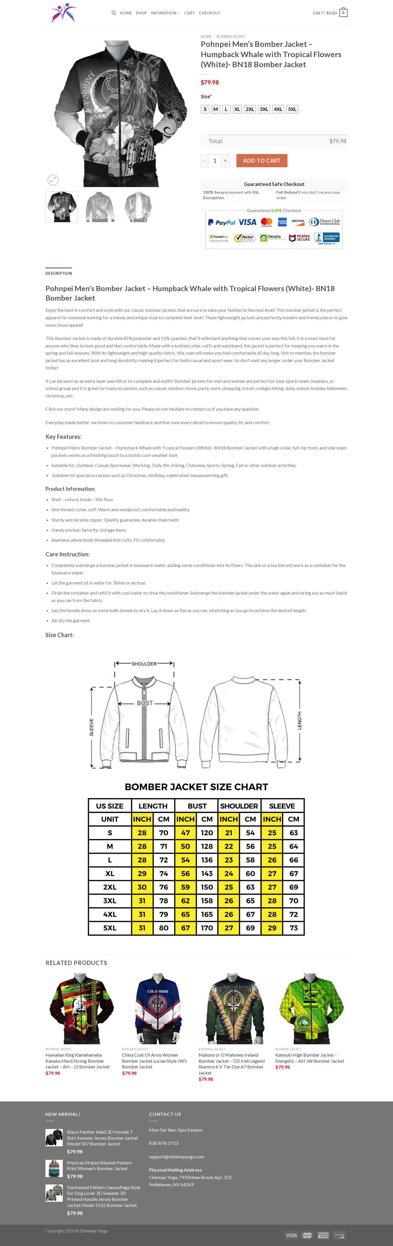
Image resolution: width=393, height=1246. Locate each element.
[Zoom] (53, 180)
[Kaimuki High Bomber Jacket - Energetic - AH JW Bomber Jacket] (310, 1008)
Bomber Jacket (231, 36)
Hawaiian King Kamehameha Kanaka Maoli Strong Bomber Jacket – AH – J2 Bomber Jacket (77, 1060)
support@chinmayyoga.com (176, 1156)
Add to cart (262, 160)
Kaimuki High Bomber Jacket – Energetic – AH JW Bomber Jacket (309, 1058)
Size (206, 96)
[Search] (114, 12)
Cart (189, 13)
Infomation (163, 13)
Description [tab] (58, 273)
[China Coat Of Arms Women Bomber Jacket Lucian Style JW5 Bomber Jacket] (157, 1008)
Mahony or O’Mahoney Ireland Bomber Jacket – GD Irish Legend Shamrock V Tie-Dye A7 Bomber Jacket (232, 1063)
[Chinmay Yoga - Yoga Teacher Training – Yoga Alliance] (74, 13)
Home (126, 13)
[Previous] (55, 113)
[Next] (182, 113)
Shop (141, 13)
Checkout (209, 13)
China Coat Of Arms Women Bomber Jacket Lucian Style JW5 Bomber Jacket (154, 1060)
